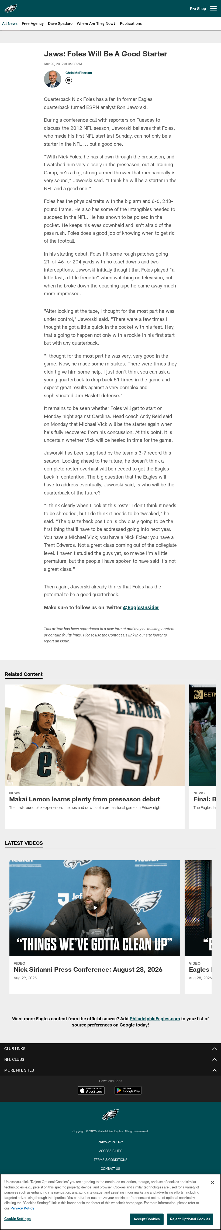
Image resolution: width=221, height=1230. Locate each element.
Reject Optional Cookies (190, 1219)
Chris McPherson (78, 72)
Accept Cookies (147, 1219)
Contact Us (110, 1168)
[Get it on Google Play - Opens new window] (128, 1093)
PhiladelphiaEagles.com (155, 1018)
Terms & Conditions (110, 1159)
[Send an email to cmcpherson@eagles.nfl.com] (68, 80)
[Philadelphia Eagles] (110, 1115)
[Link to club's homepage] (10, 6)
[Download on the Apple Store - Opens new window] (91, 1091)
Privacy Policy (110, 1142)
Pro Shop (198, 8)
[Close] (212, 1182)
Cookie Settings (17, 1219)
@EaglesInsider (141, 607)
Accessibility (110, 1151)
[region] (110, 1202)
